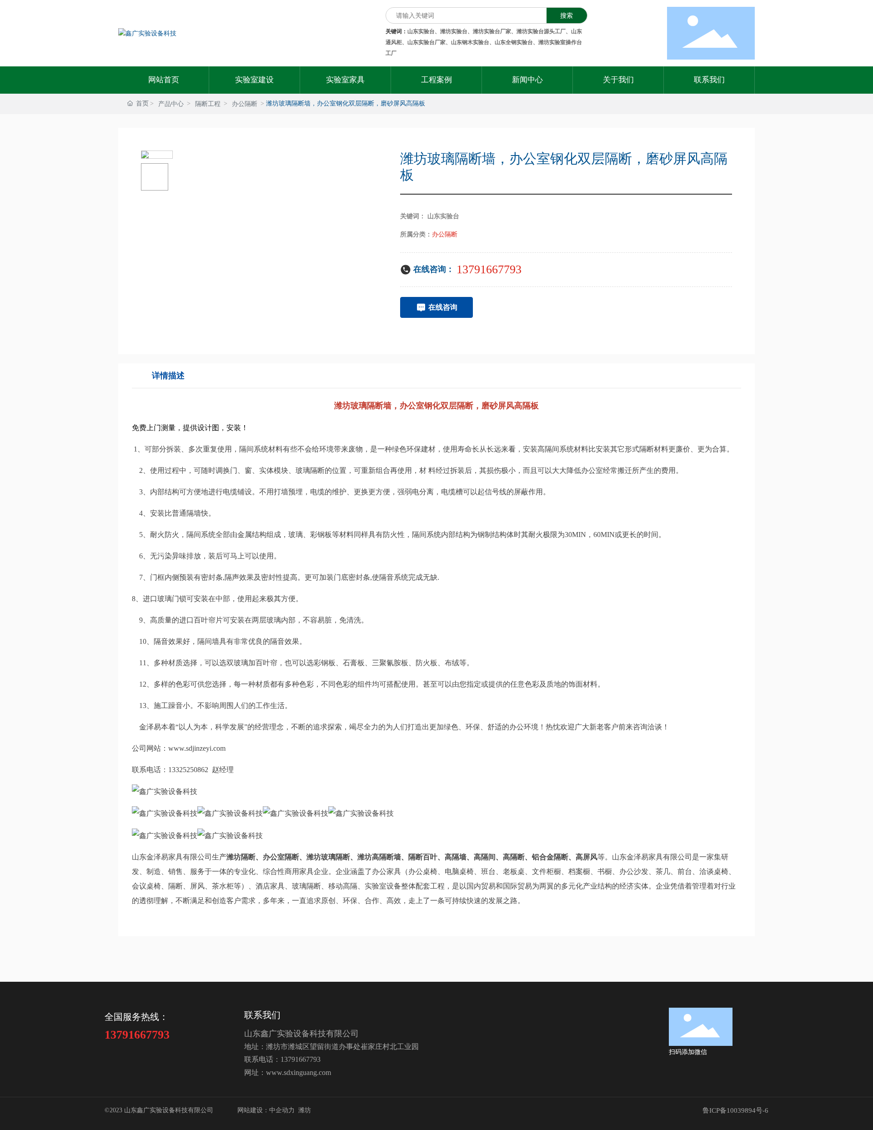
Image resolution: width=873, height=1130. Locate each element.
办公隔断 (244, 103)
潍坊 (304, 1110)
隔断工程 (208, 103)
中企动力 (282, 1110)
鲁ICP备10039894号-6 (735, 1110)
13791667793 (489, 269)
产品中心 (171, 103)
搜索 (566, 15)
